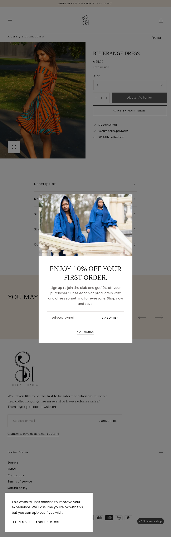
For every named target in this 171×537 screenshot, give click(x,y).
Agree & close (48, 522)
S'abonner (110, 317)
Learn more (21, 522)
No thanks (85, 331)
